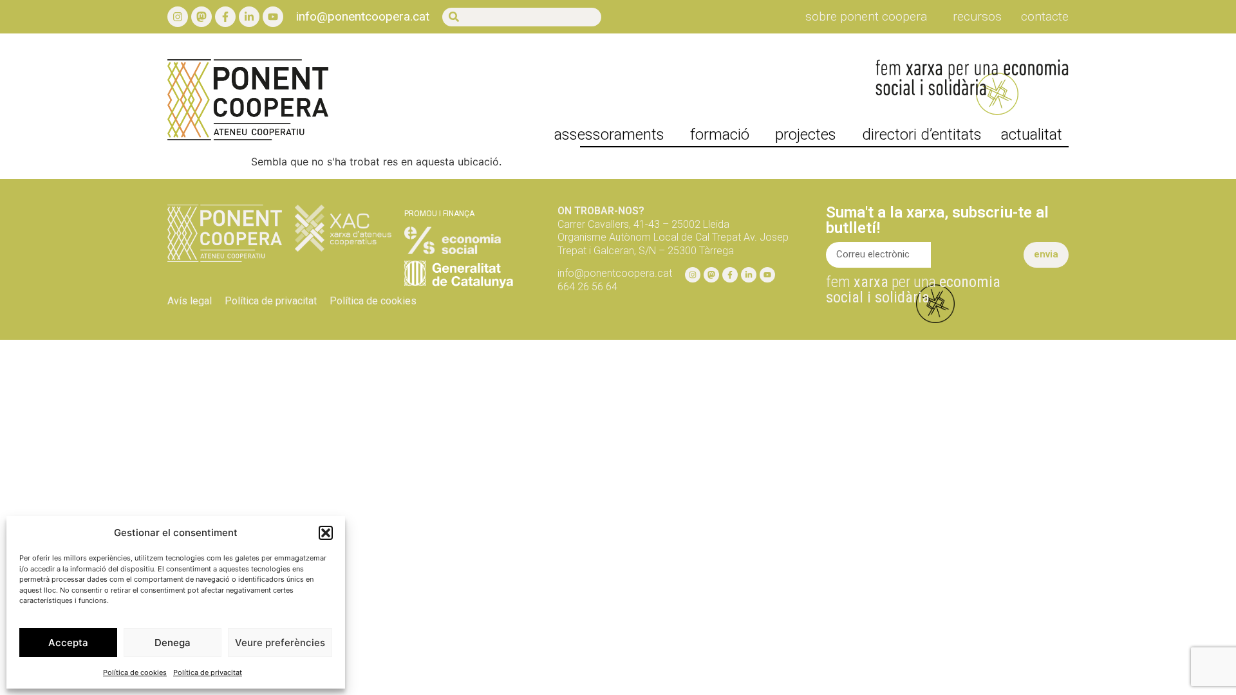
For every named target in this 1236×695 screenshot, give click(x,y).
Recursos (977, 16)
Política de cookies (135, 672)
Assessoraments (609, 134)
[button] (325, 532)
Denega (172, 642)
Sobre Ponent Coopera (866, 16)
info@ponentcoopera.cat (362, 16)
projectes (805, 134)
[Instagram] (177, 16)
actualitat (1031, 134)
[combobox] (521, 17)
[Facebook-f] (225, 16)
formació (719, 134)
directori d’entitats (922, 134)
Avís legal (189, 301)
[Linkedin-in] (249, 16)
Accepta (68, 642)
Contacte (1045, 16)
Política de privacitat (207, 672)
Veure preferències (280, 642)
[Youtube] (273, 16)
